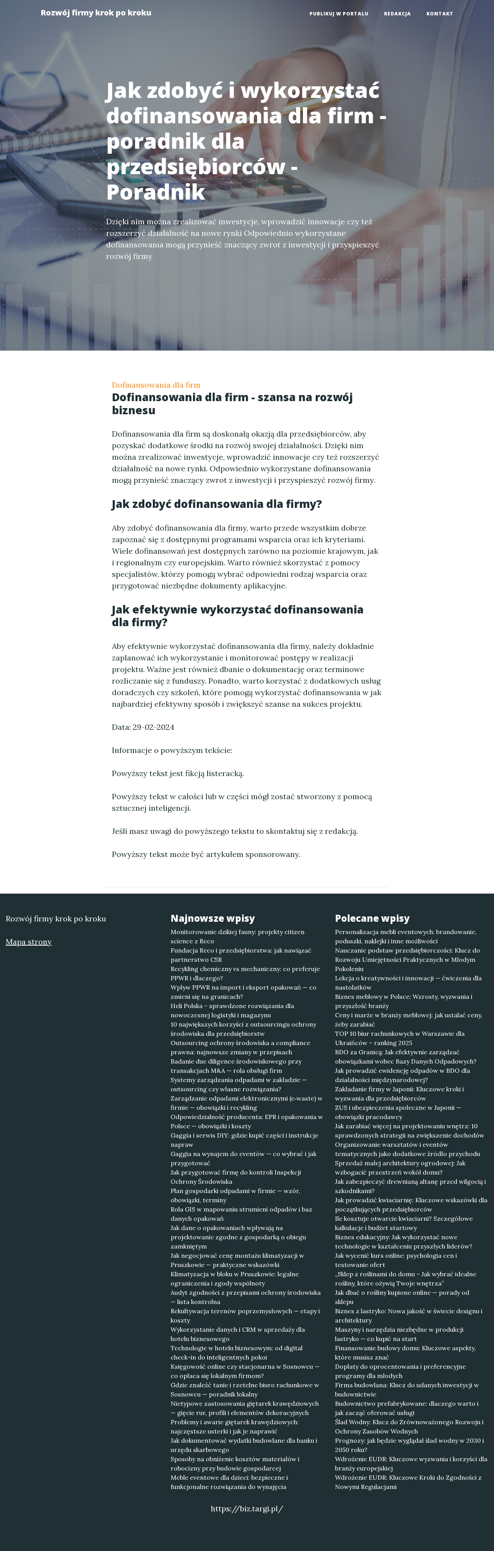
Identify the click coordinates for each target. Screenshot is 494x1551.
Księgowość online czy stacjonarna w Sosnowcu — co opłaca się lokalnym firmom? (245, 1371)
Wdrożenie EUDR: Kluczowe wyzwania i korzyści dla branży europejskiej (411, 1463)
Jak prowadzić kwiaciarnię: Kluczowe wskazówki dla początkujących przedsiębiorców (411, 1204)
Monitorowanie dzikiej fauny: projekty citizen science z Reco (238, 936)
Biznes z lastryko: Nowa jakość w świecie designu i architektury (408, 1315)
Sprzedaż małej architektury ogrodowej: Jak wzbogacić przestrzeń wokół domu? (400, 1167)
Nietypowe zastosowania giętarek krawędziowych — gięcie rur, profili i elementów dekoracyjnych (245, 1408)
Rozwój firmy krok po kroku (96, 12)
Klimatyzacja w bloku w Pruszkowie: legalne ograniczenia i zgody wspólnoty (235, 1278)
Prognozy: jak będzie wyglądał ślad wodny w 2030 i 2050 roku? (409, 1445)
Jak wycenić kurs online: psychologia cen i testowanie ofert (396, 1260)
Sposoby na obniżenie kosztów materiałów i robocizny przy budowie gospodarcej (235, 1463)
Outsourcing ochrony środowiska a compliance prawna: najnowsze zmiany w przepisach (240, 1047)
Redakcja (397, 13)
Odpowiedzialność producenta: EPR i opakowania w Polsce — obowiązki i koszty (247, 1121)
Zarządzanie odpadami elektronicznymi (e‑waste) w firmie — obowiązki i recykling (247, 1102)
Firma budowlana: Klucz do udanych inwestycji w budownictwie (407, 1389)
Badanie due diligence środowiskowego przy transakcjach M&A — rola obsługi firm (236, 1065)
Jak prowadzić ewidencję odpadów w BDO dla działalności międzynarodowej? (402, 1075)
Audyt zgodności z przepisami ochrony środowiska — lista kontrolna (246, 1297)
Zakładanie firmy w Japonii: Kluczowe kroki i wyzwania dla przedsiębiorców (399, 1093)
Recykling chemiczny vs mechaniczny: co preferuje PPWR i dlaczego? (245, 973)
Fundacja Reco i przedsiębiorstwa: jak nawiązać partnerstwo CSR (241, 954)
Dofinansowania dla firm (156, 385)
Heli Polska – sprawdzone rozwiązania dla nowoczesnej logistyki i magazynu (232, 1010)
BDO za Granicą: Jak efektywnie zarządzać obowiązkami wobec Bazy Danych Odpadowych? (406, 1056)
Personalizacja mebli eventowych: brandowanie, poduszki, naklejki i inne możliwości (406, 936)
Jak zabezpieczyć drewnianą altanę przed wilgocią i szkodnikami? (410, 1186)
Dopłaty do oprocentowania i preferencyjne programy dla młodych (400, 1371)
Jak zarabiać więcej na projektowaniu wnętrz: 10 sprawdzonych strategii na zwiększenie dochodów (409, 1130)
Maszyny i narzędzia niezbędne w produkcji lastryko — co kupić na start (399, 1334)
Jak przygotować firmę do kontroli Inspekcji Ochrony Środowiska (236, 1176)
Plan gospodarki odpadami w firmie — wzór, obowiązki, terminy (235, 1195)
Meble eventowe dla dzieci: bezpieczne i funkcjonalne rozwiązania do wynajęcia (229, 1482)
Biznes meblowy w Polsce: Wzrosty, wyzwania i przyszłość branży (403, 1001)
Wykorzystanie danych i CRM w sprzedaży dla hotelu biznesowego (238, 1334)
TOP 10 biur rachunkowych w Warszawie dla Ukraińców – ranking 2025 (400, 1038)
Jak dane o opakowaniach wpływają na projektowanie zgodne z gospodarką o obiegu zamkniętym (238, 1237)
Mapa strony (29, 941)
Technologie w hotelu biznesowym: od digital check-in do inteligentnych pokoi (237, 1352)
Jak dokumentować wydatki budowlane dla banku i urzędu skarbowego (244, 1445)
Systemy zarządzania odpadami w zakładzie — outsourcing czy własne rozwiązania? (239, 1084)
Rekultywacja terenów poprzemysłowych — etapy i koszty (245, 1315)
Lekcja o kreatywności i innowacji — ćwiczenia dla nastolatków (408, 982)
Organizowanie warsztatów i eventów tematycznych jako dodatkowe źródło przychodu (407, 1149)
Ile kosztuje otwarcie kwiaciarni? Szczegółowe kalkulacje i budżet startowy (404, 1223)
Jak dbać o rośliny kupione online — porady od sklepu (402, 1297)
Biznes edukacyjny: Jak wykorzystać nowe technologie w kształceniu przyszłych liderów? (403, 1241)
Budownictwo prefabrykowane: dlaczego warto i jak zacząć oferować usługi (407, 1408)
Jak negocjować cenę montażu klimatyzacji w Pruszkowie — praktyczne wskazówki (237, 1260)
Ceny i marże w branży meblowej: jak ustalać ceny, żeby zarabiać (408, 1019)
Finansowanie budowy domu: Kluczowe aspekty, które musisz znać (405, 1352)
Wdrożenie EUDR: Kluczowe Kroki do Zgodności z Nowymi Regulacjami (408, 1482)
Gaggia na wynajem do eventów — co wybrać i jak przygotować (243, 1158)
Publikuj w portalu (339, 13)
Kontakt (439, 13)
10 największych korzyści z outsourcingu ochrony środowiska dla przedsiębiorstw (243, 1028)
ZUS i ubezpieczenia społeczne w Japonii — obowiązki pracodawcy (398, 1112)
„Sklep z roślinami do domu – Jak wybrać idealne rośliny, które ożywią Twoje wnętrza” (405, 1278)
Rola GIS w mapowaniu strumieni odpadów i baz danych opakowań (241, 1213)
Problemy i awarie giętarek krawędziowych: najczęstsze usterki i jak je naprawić (235, 1426)
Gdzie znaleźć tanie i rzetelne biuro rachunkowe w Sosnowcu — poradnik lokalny (245, 1389)
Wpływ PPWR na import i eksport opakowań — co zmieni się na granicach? (243, 991)
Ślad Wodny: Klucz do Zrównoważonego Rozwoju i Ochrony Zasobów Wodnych (409, 1426)
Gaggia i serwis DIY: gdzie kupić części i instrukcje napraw (244, 1139)
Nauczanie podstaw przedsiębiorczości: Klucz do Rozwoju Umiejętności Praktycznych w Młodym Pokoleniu (407, 959)
